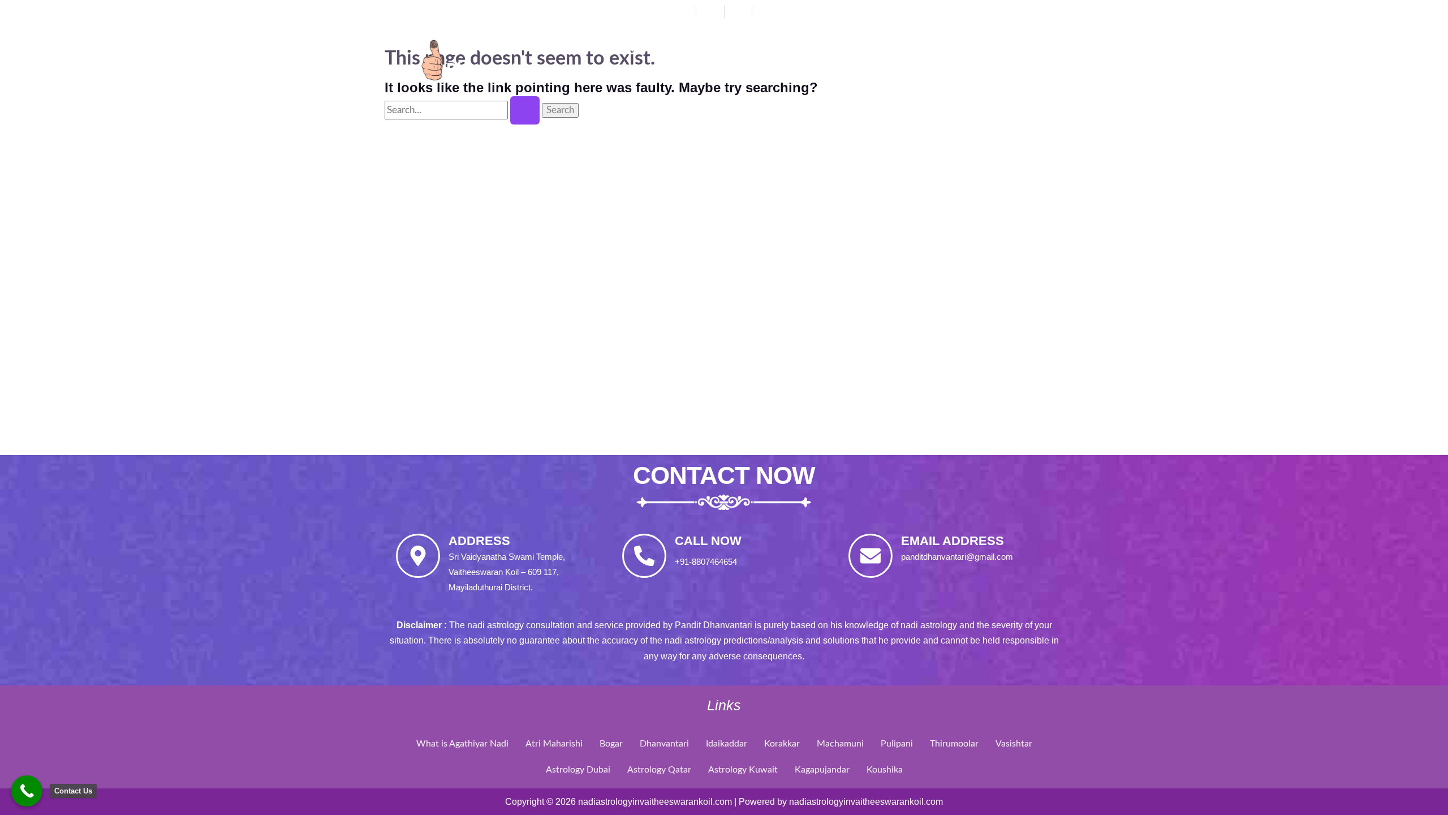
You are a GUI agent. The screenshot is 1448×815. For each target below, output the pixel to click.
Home (628, 48)
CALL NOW (708, 541)
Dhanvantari (778, 48)
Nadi (858, 48)
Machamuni (840, 743)
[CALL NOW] (644, 556)
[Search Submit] (525, 110)
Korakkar (782, 743)
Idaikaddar (726, 743)
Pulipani (897, 743)
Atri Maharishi (554, 743)
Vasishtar (1014, 743)
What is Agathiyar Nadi (462, 743)
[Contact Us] (26, 791)
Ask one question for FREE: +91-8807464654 (930, 10)
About (693, 48)
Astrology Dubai (578, 769)
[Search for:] (463, 110)
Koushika (885, 769)
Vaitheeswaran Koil (963, 48)
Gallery (636, 74)
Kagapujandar (822, 769)
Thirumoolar (954, 743)
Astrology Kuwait (743, 769)
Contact (715, 74)
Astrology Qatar (659, 769)
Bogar (611, 743)
